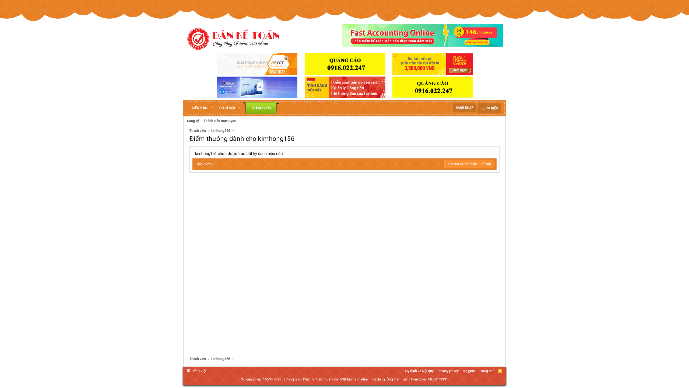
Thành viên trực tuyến (220, 121)
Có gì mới (227, 108)
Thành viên (261, 108)
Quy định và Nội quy (418, 371)
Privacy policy (448, 371)
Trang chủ (486, 371)
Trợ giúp (468, 371)
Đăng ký (193, 121)
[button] (212, 108)
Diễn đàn (200, 108)
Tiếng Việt (198, 371)
